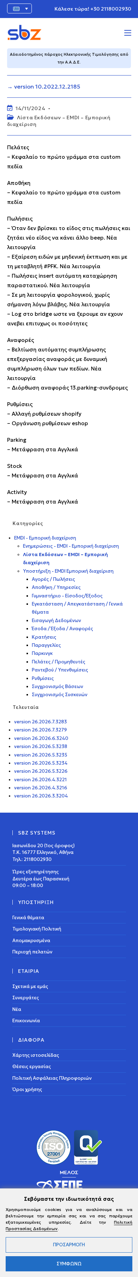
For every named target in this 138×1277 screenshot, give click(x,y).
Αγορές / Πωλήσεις (53, 579)
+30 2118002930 (110, 9)
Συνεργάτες (25, 998)
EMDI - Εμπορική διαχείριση (45, 538)
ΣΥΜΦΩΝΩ (69, 1264)
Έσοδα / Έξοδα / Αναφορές (62, 629)
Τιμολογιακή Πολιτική (36, 929)
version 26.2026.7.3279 (40, 730)
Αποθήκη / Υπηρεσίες (56, 587)
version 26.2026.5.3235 (40, 755)
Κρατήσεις (44, 637)
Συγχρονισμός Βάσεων (57, 686)
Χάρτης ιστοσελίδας (35, 1055)
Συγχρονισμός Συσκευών (59, 695)
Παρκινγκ (42, 653)
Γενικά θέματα (28, 918)
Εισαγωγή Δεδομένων (56, 621)
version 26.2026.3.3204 (41, 796)
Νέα (16, 1009)
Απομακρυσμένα (31, 941)
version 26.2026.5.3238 (40, 746)
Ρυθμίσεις (43, 678)
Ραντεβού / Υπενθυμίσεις (60, 670)
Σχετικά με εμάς (30, 986)
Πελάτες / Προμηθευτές (58, 662)
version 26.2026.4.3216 (40, 788)
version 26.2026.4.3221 (40, 780)
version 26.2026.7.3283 (40, 722)
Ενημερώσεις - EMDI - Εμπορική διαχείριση (71, 546)
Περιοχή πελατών (32, 952)
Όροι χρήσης (27, 1089)
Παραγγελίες (46, 645)
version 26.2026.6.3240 (41, 738)
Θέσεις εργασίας (31, 1067)
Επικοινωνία (26, 1021)
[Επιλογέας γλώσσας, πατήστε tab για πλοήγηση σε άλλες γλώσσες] (19, 8)
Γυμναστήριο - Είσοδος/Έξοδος (67, 596)
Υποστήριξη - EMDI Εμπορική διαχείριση (68, 571)
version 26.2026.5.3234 (41, 763)
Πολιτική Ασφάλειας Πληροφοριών (52, 1078)
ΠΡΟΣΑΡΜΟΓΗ (69, 1245)
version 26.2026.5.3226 (41, 771)
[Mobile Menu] (127, 32)
